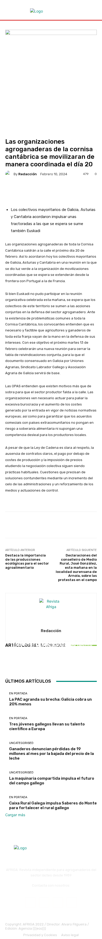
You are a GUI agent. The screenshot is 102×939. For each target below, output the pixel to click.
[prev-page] (6, 664)
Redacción (27, 174)
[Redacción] (9, 174)
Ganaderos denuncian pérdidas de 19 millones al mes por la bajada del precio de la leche (51, 648)
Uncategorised (50, 635)
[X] (72, 902)
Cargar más (15, 815)
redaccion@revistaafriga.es (51, 890)
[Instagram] (44, 902)
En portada (18, 693)
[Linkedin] (58, 902)
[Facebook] (30, 902)
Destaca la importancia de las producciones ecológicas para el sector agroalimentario (27, 561)
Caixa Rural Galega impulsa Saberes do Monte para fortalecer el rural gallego (53, 805)
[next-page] (9, 664)
